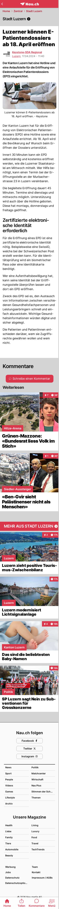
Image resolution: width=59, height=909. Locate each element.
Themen (36, 797)
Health (8, 825)
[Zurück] (2, 4)
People (9, 779)
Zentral (18, 11)
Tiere (8, 843)
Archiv (9, 803)
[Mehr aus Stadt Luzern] (29, 526)
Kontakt (36, 872)
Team (35, 866)
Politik (35, 767)
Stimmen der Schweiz (43, 791)
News (8, 767)
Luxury (35, 831)
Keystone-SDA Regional (27, 52)
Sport (8, 773)
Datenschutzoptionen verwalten (17, 883)
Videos (9, 785)
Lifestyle (10, 797)
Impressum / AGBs (42, 877)
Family (9, 837)
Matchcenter (38, 773)
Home (6, 11)
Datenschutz (12, 877)
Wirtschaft (37, 779)
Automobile (11, 849)
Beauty (9, 855)
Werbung (10, 866)
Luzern (16, 56)
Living (34, 825)
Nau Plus (36, 785)
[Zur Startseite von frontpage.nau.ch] (29, 4)
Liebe (8, 831)
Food (34, 837)
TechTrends (38, 849)
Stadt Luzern (34, 11)
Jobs (8, 872)
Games (9, 791)
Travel (34, 843)
